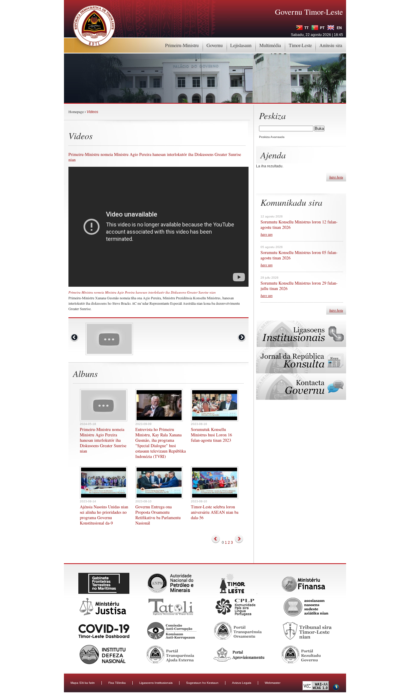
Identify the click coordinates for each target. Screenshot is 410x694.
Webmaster (272, 682)
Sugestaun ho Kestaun (202, 682)
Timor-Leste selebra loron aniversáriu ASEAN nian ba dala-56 (214, 512)
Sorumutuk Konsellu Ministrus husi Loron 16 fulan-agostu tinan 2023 (211, 435)
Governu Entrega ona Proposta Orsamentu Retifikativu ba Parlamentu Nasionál (158, 515)
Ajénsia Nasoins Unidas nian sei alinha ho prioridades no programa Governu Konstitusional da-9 (104, 515)
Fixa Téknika (117, 682)
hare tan (267, 234)
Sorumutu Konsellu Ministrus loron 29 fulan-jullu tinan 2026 (299, 285)
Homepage (76, 111)
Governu (215, 45)
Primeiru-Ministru (182, 45)
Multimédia (270, 45)
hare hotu (336, 177)
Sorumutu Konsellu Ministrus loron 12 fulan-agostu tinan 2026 (299, 224)
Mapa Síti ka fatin (83, 682)
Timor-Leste (300, 45)
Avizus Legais (241, 682)
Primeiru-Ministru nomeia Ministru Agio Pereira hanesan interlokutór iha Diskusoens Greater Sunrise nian (103, 440)
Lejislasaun (241, 45)
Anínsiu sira (330, 45)
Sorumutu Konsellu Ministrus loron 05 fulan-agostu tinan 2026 (299, 255)
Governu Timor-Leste (309, 11)
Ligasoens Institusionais (156, 682)
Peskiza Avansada (272, 137)
